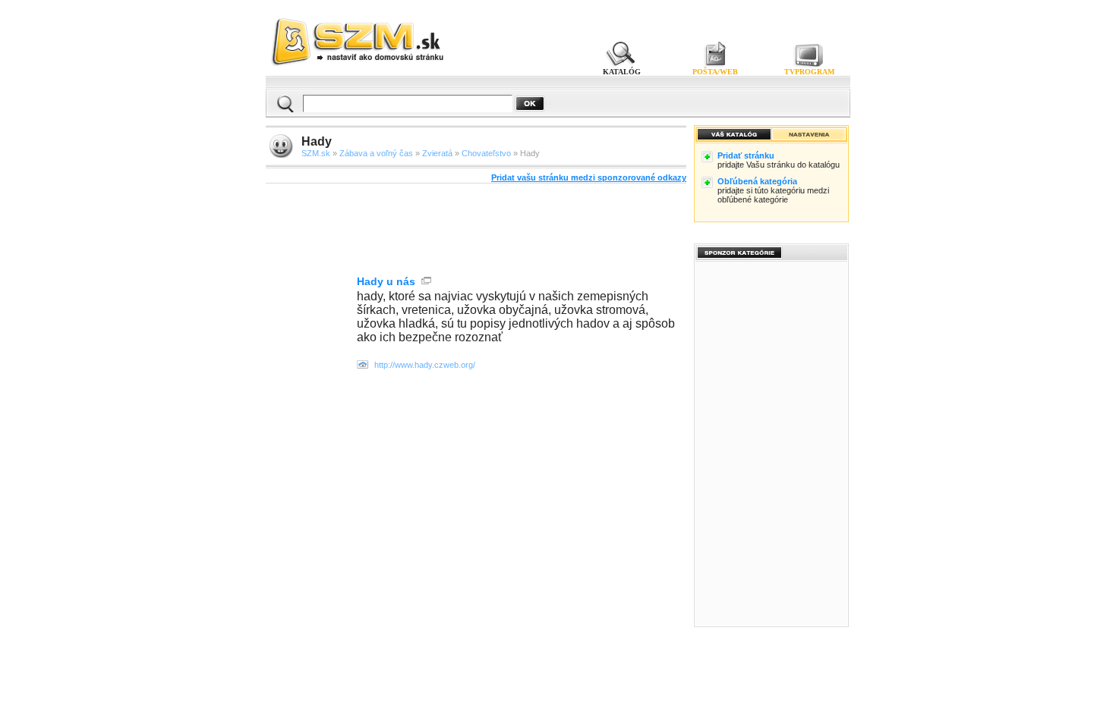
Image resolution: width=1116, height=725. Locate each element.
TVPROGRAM (809, 71)
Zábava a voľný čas (376, 153)
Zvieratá (437, 153)
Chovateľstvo (486, 153)
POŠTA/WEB (715, 71)
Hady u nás (386, 281)
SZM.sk (315, 153)
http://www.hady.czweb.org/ (424, 364)
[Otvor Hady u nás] (362, 365)
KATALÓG (622, 71)
